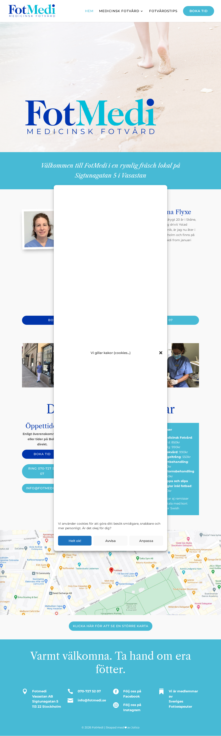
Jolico (135, 727)
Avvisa (110, 540)
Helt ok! (75, 540)
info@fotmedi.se (42, 488)
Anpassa (146, 540)
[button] (161, 352)
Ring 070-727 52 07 (42, 471)
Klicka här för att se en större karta (110, 626)
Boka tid (42, 454)
